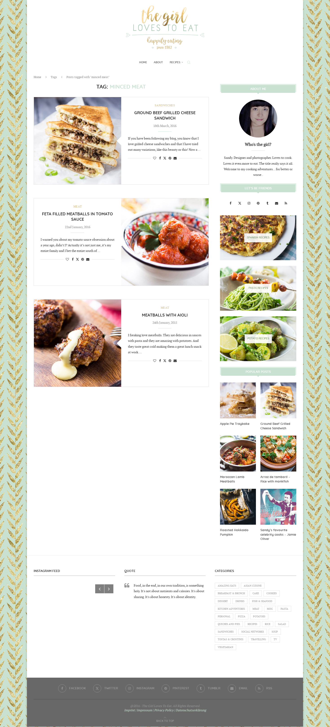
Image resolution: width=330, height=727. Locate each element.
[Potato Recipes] (258, 338)
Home (143, 62)
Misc (270, 608)
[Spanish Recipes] (258, 237)
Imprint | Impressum (138, 710)
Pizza (241, 616)
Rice (267, 624)
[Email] (277, 203)
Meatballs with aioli (165, 315)
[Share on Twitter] (164, 158)
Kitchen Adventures (231, 608)
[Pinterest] (258, 203)
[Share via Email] (175, 158)
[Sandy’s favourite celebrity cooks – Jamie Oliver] (278, 507)
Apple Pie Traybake (234, 424)
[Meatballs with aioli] (77, 343)
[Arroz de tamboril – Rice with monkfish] (278, 454)
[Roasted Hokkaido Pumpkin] (238, 507)
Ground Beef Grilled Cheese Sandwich (275, 426)
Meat (256, 608)
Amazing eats (227, 585)
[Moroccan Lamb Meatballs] (238, 454)
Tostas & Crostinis (230, 639)
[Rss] (286, 203)
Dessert (223, 601)
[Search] (189, 62)
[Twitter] (240, 203)
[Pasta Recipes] (258, 288)
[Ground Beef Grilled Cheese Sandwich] (77, 140)
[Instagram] (249, 203)
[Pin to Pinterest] (170, 158)
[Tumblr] (267, 203)
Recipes (175, 62)
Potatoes (259, 616)
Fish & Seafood (262, 601)
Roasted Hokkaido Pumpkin (234, 532)
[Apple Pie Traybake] (238, 400)
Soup (275, 631)
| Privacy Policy (163, 710)
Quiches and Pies (229, 624)
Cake (256, 593)
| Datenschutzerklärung (190, 710)
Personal (224, 616)
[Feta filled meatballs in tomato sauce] (165, 242)
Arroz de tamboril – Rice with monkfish (275, 479)
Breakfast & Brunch (231, 593)
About (158, 62)
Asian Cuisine (253, 585)
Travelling (258, 639)
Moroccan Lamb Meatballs (232, 479)
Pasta (284, 608)
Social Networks (252, 631)
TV (275, 639)
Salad (282, 624)
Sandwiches (226, 631)
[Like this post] (154, 158)
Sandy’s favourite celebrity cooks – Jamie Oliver (278, 535)
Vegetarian (225, 647)
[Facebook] (230, 203)
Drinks (239, 601)
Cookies (271, 593)
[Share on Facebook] (160, 158)
